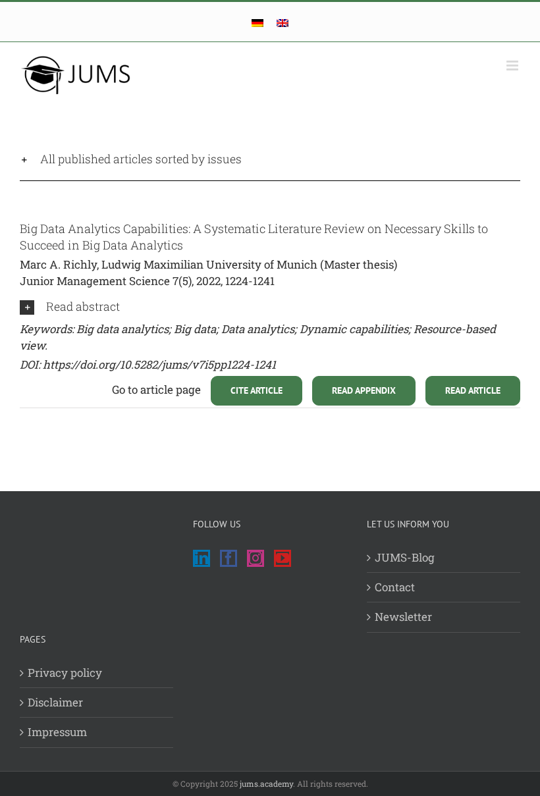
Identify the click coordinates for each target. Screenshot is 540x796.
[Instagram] (255, 558)
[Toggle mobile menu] (513, 65)
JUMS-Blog (405, 557)
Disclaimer (55, 702)
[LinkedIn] (201, 558)
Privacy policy (65, 672)
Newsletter (403, 616)
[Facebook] (228, 558)
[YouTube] (282, 558)
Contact (395, 587)
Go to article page (156, 389)
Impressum (57, 731)
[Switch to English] (282, 22)
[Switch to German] (257, 22)
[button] (270, 159)
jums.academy (266, 783)
